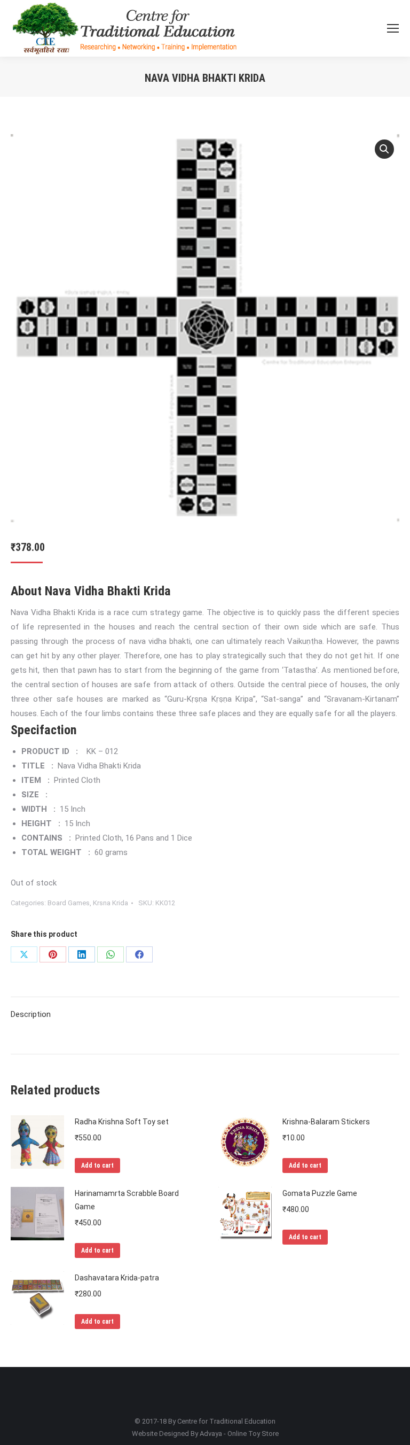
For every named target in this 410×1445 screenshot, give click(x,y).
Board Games (69, 903)
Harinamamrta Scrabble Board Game (127, 1200)
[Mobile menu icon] (393, 28)
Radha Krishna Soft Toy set (122, 1121)
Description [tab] (31, 1014)
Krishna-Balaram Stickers (326, 1121)
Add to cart (97, 1165)
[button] (384, 149)
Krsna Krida (110, 903)
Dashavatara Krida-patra (117, 1277)
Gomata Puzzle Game (319, 1193)
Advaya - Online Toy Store (239, 1434)
